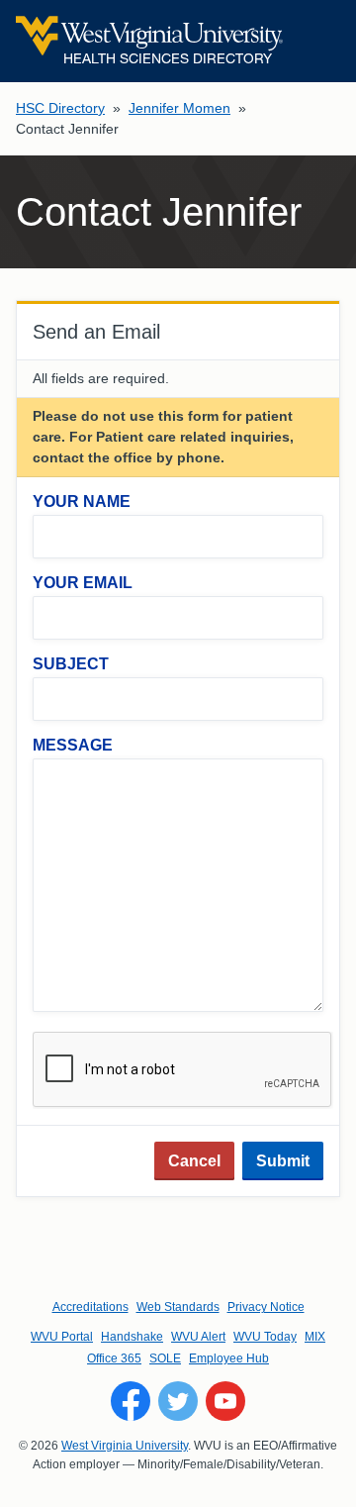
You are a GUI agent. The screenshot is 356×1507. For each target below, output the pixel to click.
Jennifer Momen (179, 108)
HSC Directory (60, 108)
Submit (283, 1161)
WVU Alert (198, 1337)
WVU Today (265, 1337)
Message (73, 745)
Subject (71, 663)
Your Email (83, 582)
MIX (315, 1337)
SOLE (165, 1358)
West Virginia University (124, 1446)
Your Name (82, 501)
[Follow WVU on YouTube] (225, 1401)
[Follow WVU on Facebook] (130, 1401)
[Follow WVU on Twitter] (178, 1401)
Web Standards (178, 1307)
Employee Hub (229, 1358)
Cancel (194, 1161)
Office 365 (114, 1358)
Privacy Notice (266, 1307)
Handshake (132, 1337)
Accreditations (90, 1307)
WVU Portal (62, 1337)
